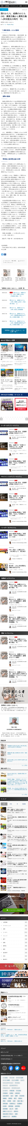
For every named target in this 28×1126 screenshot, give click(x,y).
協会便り (15, 959)
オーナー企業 (19, 1077)
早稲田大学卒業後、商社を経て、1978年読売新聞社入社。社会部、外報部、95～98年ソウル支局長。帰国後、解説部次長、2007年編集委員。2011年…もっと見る (14, 735)
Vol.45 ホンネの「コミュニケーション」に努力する (7, 381)
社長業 (4, 1106)
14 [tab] (9, 419)
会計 (12, 1095)
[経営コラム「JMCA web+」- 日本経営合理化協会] (9, 2)
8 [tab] (17, 417)
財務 (16, 1114)
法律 (14, 1101)
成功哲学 (15, 952)
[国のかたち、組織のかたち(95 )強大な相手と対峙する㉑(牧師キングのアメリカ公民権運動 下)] (4, 618)
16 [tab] (14, 419)
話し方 (11, 1108)
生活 (15, 956)
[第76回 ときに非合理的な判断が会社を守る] (4, 567)
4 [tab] (8, 417)
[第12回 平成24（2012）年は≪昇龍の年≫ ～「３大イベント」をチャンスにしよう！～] (21, 347)
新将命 (20, 1098)
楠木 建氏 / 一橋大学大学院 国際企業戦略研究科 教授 (17, 821)
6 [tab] (13, 417)
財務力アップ (6, 1116)
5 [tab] (10, 417)
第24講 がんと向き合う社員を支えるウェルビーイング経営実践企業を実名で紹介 (17, 827)
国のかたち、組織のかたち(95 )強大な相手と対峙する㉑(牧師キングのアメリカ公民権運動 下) (18, 620)
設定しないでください (16, 610)
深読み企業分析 (19, 386)
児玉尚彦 (22, 1095)
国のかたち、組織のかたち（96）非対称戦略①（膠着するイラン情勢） (17, 601)
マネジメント (4, 9)
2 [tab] (3, 417)
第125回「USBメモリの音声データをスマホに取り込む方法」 (17, 871)
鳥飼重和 (14, 1116)
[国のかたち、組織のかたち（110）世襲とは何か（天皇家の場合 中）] (4, 585)
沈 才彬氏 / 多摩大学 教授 (13, 883)
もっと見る (24, 765)
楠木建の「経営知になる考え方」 (18, 435)
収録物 (24, 804)
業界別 (15, 945)
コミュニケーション (8, 1082)
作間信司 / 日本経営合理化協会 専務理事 (16, 890)
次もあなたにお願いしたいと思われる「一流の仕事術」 (18, 556)
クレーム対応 (15, 1080)
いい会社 (5, 1077)
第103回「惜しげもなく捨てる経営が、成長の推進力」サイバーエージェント (21, 382)
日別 (4, 804)
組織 (15, 942)
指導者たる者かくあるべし (7, 22)
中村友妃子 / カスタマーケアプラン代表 (15, 858)
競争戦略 (11, 1106)
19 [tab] (21, 419)
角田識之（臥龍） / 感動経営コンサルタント (16, 812)
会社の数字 (6, 1095)
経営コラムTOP (4, 1052)
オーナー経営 (6, 1080)
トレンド (15, 935)
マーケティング (14, 6)
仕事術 (11, 1093)
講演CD (16, 1111)
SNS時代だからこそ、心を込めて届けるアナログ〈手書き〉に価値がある (17, 863)
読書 (16, 1108)
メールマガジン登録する (14, 910)
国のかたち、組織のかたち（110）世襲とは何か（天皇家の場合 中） (18, 586)
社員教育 (19, 1103)
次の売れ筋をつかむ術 (21, 361)
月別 (11, 804)
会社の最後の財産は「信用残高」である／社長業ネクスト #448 (17, 462)
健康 (16, 1095)
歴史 (13, 24)
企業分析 (17, 1093)
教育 (15, 949)
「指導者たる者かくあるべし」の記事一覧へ (14, 331)
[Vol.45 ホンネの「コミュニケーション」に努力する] (7, 373)
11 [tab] (24, 417)
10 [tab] (22, 417)
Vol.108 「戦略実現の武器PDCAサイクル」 (16, 888)
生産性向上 (12, 1103)
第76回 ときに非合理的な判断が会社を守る (17, 566)
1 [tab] (1, 417)
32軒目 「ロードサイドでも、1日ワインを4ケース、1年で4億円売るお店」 (17, 837)
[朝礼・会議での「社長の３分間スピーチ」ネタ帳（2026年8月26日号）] (4, 446)
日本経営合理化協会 (6, 1059)
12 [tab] (27, 417)
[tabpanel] (7, 405)
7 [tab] (15, 417)
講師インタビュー (7, 1111)
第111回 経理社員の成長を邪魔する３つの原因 (17, 846)
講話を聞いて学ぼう (8, 1114)
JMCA (13, 1123)
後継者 (4, 1098)
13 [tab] (7, 419)
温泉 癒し (20, 1101)
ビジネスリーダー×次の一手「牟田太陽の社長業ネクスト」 (18, 467)
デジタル (17, 1082)
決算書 (9, 1101)
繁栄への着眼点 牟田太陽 (16, 569)
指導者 (9, 24)
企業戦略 (7, 6)
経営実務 (17, 1106)
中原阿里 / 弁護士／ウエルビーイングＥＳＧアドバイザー (17, 831)
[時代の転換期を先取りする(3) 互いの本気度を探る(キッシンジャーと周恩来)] (7, 347)
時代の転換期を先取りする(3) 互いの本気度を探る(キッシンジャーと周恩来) (7, 357)
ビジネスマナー (13, 1085)
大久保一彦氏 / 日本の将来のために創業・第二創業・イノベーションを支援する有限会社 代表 (17, 840)
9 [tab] (20, 417)
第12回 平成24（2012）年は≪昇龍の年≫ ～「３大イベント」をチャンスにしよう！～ (21, 357)
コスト (22, 1080)
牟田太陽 (5, 1103)
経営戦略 (5, 1108)
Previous (1, 419)
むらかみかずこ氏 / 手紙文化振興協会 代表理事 (17, 866)
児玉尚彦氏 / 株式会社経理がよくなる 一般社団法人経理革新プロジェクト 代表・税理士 (17, 849)
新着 (2, 6)
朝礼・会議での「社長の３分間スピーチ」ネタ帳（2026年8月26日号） (17, 446)
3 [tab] (6, 417)
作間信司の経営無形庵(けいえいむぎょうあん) (7, 386)
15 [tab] (11, 419)
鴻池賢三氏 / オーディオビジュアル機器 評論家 (17, 874)
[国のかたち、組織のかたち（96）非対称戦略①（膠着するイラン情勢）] (4, 600)
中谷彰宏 (5, 1093)
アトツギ (12, 1077)
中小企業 (18, 1090)
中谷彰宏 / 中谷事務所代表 (17, 558)
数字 (15, 939)
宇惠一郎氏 (13, 260)
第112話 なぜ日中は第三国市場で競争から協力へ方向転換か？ (17, 880)
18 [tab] (18, 419)
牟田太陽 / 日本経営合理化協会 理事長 (19, 470)
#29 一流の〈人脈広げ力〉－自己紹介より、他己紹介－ (17, 551)
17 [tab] (16, 419)
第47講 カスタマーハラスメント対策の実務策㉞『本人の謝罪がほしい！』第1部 (17, 855)
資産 (21, 6)
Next (26, 419)
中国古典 (12, 1090)
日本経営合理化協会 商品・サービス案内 (11, 1055)
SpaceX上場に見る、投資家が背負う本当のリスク (18, 432)
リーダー (25, 6)
